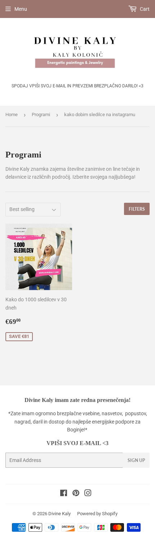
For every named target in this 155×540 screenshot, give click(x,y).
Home (11, 114)
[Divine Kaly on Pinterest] (76, 494)
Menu (20, 9)
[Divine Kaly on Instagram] (88, 494)
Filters (137, 209)
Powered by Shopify (97, 513)
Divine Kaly (59, 513)
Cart (144, 9)
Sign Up (136, 460)
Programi (41, 114)
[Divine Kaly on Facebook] (63, 494)
